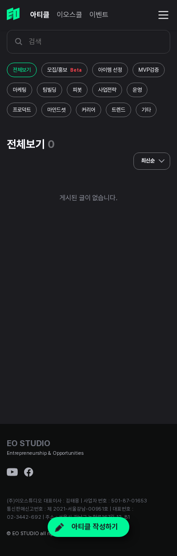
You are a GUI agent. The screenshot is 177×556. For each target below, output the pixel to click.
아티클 (39, 14)
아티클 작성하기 (94, 526)
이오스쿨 (69, 14)
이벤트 (98, 14)
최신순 (148, 160)
